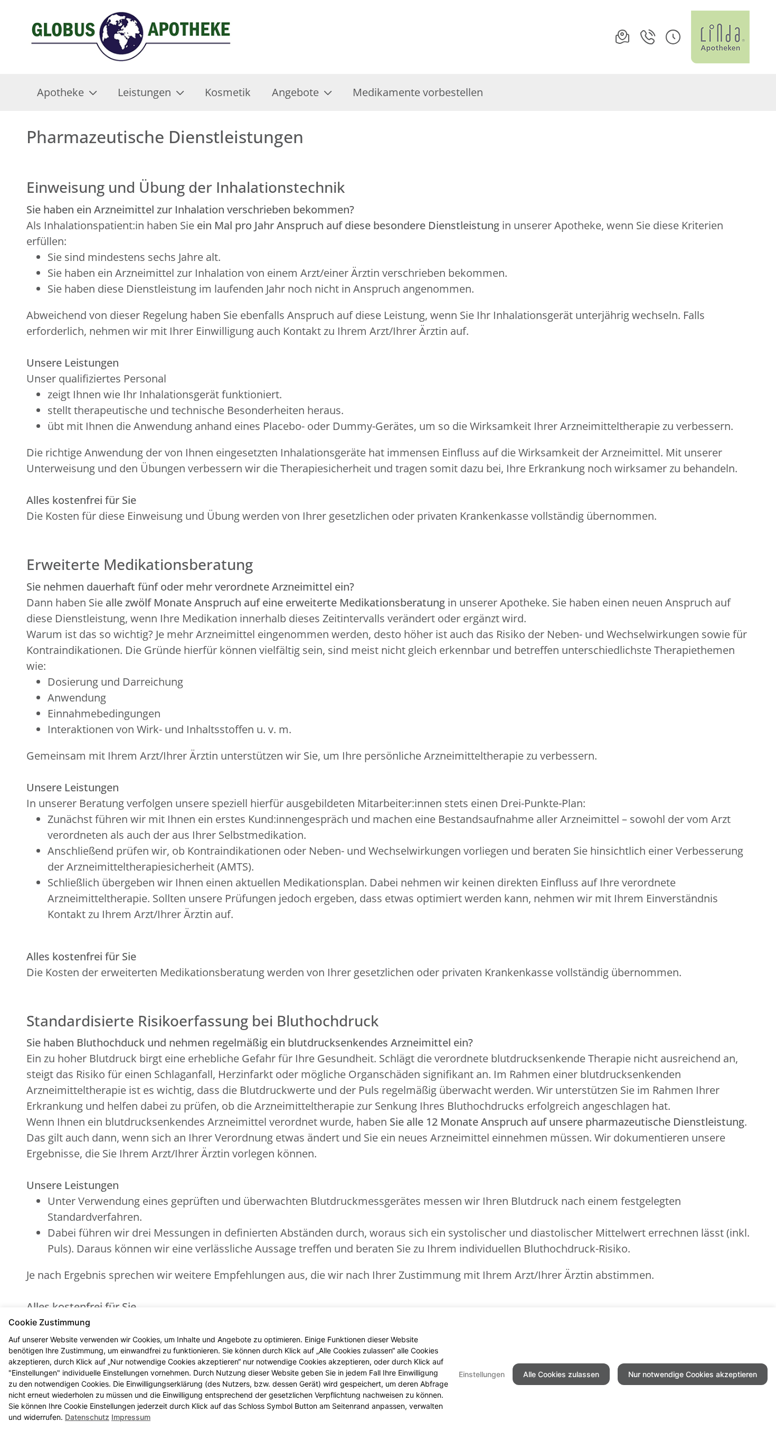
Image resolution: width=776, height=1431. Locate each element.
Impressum (130, 1417)
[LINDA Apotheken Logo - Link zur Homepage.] (720, 37)
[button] (673, 37)
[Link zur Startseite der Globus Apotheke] (130, 37)
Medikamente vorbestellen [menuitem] (418, 92)
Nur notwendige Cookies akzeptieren (692, 1374)
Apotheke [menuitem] (60, 92)
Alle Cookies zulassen (561, 1374)
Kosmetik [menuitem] (228, 92)
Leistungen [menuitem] (144, 92)
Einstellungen (482, 1374)
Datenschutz (87, 1417)
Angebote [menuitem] (295, 92)
